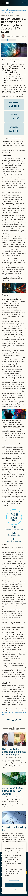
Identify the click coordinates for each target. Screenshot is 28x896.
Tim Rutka (9, 35)
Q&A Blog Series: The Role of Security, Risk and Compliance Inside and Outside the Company (14, 752)
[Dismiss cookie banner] (22, 845)
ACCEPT (14, 884)
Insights (8, 9)
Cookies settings (14, 880)
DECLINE (14, 889)
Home (2, 9)
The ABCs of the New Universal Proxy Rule (14, 829)
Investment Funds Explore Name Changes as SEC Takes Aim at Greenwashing (12, 791)
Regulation (4, 40)
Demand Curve (12, 40)
